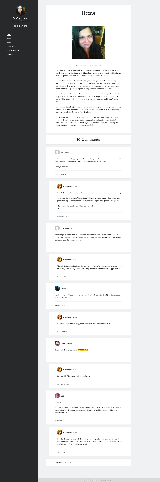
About (9, 38)
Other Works (12, 46)
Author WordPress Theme (91, 480)
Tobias (63, 288)
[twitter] (15, 26)
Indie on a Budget (13, 50)
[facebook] (18, 26)
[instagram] (22, 26)
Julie (62, 396)
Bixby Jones (21, 18)
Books (9, 42)
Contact (10, 54)
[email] (25, 26)
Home (9, 35)
